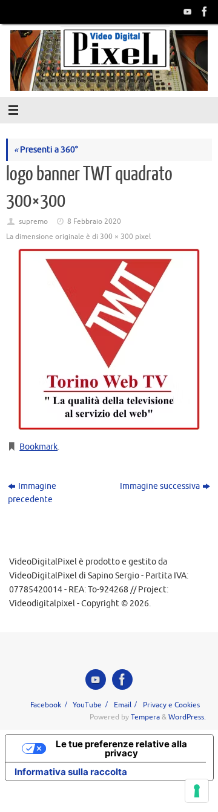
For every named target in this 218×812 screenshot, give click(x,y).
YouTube (87, 705)
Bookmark (38, 447)
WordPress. (187, 717)
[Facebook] (203, 11)
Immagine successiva (160, 486)
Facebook (45, 705)
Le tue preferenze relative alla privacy (121, 748)
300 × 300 (116, 236)
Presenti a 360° (46, 150)
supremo (33, 221)
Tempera (145, 717)
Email (122, 705)
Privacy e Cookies (171, 705)
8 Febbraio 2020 (94, 221)
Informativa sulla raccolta (71, 772)
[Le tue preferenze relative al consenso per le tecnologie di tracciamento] (196, 790)
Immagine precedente (32, 493)
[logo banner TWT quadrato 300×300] (109, 339)
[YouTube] (186, 11)
